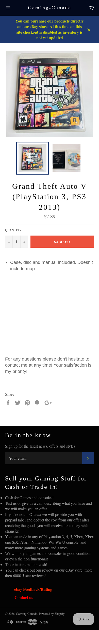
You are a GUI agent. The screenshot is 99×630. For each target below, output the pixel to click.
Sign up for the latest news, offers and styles (40, 446)
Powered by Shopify (51, 613)
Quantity (13, 230)
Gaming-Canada (49, 7)
